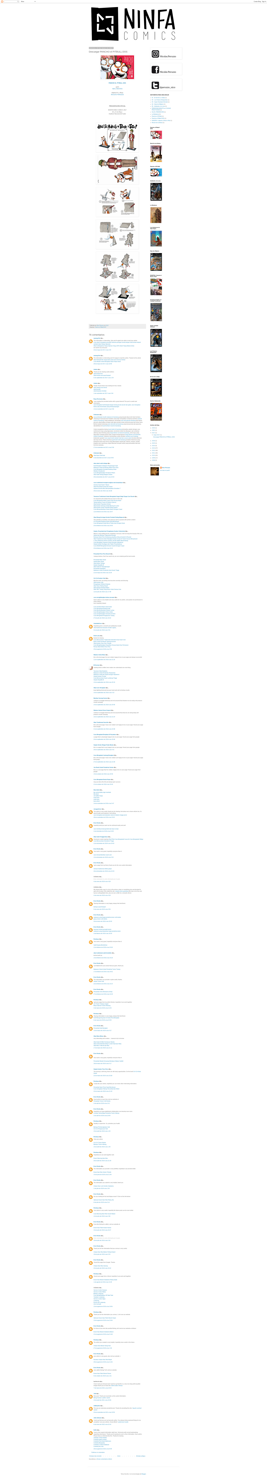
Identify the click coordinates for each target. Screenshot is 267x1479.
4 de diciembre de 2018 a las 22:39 (104, 831)
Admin (95, 369)
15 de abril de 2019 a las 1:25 (102, 1131)
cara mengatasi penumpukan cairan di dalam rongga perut (110, 815)
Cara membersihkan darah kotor (103, 607)
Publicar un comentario (98, 1452)
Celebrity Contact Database (101, 1444)
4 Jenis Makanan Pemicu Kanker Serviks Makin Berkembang (111, 540)
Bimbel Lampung (98, 1293)
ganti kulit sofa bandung (119, 440)
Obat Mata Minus (98, 1036)
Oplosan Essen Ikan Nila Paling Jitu (104, 1200)
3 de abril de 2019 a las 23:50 (102, 1115)
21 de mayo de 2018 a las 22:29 (103, 572)
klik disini (96, 794)
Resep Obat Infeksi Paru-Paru (102, 646)
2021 (153, 430)
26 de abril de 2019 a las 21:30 (102, 1160)
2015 (153, 443)
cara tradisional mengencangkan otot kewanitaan (108, 482)
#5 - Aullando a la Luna (158, 106)
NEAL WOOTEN (117, 89)
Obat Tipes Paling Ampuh (101, 586)
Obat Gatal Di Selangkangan (102, 566)
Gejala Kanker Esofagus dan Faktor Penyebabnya (108, 544)
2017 (153, 433)
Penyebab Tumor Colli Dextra (102, 1101)
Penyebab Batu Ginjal (100, 559)
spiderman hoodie (123, 1422)
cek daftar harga (98, 796)
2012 (153, 450)
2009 (153, 458)
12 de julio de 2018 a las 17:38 (102, 591)
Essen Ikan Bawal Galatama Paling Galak (105, 1279)
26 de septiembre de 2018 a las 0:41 (104, 749)
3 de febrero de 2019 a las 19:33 (103, 933)
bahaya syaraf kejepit (100, 907)
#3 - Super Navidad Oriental (160, 102)
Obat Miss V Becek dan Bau (101, 1045)
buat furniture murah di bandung (112, 426)
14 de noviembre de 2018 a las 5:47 (104, 803)
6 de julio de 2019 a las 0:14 (102, 1202)
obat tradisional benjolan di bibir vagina (105, 627)
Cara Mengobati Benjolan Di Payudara (105, 734)
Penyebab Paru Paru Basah (102, 554)
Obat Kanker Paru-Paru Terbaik (102, 643)
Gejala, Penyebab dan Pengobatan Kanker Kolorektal (109, 531)
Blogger (144, 1474)
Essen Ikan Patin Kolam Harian (102, 1227)
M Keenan (96, 665)
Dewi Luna (97, 635)
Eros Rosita (97, 823)
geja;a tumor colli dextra (100, 919)
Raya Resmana (98, 399)
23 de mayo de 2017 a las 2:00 (102, 350)
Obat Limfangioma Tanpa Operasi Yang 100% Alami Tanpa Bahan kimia (114, 346)
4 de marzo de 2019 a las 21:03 (102, 1008)
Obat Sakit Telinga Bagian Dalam (103, 474)
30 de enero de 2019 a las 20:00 (103, 921)
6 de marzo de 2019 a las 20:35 (102, 1020)
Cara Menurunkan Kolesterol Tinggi (104, 841)
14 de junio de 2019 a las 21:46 (102, 1174)
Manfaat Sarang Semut (100, 698)
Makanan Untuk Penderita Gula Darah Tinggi (106, 570)
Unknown (96, 414)
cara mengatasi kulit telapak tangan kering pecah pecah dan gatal (112, 405)
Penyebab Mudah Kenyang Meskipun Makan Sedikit (108, 1061)
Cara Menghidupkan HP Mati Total (103, 1295)
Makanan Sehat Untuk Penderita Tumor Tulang (107, 969)
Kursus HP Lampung (99, 1302)
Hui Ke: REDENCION (158, 112)
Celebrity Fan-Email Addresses (102, 1441)
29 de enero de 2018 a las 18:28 (103, 491)
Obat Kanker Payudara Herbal (102, 504)
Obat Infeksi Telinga (99, 563)
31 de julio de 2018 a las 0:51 (102, 630)
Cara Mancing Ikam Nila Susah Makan (104, 1214)
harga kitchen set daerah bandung (119, 433)
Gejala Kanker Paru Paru (101, 1069)
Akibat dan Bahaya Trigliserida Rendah (105, 535)
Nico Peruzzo (166, 467)
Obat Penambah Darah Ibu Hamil (103, 486)
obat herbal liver (98, 373)
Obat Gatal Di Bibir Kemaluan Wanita (104, 1042)
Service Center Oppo (99, 1299)
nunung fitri (97, 338)
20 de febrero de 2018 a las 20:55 (103, 525)
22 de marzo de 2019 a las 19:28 (103, 1075)
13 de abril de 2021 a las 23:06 (102, 1400)
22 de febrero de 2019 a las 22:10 (103, 984)
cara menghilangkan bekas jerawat (104, 597)
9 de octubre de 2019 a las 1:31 (102, 1376)
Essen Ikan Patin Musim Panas (102, 1373)
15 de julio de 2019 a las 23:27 (102, 1230)
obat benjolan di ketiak (100, 391)
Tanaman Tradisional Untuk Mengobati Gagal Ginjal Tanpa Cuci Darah (114, 496)
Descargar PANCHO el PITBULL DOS (164, 437)
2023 (153, 428)
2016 (153, 440)
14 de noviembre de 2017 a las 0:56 (104, 409)
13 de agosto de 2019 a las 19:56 (103, 1306)
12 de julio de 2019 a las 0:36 (102, 1216)
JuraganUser (97, 809)
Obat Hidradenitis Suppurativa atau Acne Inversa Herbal (109, 359)
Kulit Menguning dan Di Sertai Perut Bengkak (106, 1018)
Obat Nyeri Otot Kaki (99, 455)
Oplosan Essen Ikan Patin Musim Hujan (105, 1318)
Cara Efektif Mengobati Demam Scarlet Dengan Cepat (109, 546)
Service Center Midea (100, 1292)
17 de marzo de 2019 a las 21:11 (103, 1048)
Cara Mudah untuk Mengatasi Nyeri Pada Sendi (107, 361)
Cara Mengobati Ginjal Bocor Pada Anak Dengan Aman (109, 523)
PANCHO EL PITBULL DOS (117, 83)
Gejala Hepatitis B (99, 565)
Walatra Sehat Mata (99, 655)
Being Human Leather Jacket (102, 1398)
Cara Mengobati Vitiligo (136, 839)
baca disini (97, 801)
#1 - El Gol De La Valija (158, 97)
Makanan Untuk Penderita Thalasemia (104, 673)
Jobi (95, 1393)
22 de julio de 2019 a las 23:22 (102, 1268)
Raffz (95, 1430)
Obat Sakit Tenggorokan (101, 837)
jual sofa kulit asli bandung (115, 424)
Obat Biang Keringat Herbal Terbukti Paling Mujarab (109, 517)
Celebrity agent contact (100, 1439)
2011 (153, 453)
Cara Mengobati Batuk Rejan (102, 779)
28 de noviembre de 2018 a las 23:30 (104, 817)
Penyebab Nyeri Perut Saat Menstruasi (105, 1087)
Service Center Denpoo (100, 1290)
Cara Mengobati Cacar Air (122, 839)
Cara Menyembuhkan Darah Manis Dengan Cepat (108, 509)
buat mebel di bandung (115, 429)
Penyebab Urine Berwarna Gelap (103, 991)
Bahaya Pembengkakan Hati (102, 1127)
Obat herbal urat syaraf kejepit (102, 375)
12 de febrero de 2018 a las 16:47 (103, 511)
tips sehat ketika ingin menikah (102, 792)
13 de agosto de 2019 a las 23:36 (103, 1320)
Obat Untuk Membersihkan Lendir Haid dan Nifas (107, 1044)
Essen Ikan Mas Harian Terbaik (102, 1172)
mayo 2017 (157, 435)
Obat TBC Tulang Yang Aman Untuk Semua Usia (107, 589)
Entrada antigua (140, 1456)
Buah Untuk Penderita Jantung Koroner (105, 641)
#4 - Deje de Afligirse (158, 104)
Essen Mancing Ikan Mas (101, 1158)
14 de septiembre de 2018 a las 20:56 (104, 704)
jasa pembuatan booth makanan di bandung (106, 417)
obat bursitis (97, 389)
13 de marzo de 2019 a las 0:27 (102, 1030)
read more (96, 797)
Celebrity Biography (99, 1443)
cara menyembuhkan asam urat (102, 855)
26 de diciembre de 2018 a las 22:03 (104, 871)
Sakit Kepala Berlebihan (100, 945)
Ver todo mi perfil (165, 470)
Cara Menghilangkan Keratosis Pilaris (104, 473)
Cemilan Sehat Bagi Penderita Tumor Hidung (106, 1113)
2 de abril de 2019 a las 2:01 (102, 1103)
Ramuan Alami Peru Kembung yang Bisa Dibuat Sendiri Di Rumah (112, 537)
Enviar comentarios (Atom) (104, 1459)
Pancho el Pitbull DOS (100, 327)
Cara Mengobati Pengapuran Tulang (104, 615)
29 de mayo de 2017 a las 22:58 (103, 364)
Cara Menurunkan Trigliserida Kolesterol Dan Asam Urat (109, 640)
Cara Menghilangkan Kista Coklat (103, 612)
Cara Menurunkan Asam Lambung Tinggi (105, 678)
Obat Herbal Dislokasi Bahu (101, 587)
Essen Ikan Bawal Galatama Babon (104, 1332)
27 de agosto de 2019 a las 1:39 (103, 1348)
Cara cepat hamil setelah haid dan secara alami (118, 438)
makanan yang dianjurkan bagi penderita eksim (107, 931)
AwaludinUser (98, 623)
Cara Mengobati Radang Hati (102, 608)
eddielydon (97, 1405)
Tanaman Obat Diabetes (100, 671)
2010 (153, 455)
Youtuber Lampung (99, 1297)
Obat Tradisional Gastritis (101, 722)
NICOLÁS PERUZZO (117, 94)
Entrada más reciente (95, 1456)
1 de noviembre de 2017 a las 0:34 (103, 393)
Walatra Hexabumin (99, 471)
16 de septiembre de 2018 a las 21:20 (104, 717)
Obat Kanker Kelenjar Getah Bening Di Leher (106, 506)
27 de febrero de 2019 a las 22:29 (103, 994)
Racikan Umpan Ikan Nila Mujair (103, 1359)
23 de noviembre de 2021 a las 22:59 (104, 1412)
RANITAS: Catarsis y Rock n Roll (161, 120)
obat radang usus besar (100, 387)
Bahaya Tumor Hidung (100, 1144)
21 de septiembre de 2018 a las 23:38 (104, 729)
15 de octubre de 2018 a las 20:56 (103, 774)
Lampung (96, 1300)
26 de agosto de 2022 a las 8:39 (103, 1449)
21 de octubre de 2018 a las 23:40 (103, 784)
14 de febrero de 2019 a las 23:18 (103, 958)
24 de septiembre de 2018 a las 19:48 (104, 739)
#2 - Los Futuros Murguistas (160, 100)
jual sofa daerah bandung (128, 420)
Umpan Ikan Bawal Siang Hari (102, 1345)
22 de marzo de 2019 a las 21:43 (103, 1091)
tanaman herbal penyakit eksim (102, 929)
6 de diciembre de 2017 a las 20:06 (104, 457)
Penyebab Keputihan (100, 568)
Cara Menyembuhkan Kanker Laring (104, 610)
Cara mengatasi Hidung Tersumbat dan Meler (106, 1089)
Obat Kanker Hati (98, 582)
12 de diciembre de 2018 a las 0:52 (104, 857)
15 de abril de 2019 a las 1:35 (102, 1147)
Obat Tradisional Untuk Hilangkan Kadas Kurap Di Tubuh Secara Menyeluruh (115, 539)
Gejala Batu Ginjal (99, 561)
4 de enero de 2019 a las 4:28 (102, 881)
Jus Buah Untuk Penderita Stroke (103, 767)
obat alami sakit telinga (100, 463)
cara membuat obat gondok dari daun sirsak (106, 829)
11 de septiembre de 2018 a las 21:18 (104, 659)
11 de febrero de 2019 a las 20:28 (103, 947)
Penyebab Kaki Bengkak (101, 1028)
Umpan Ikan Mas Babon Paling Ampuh (104, 1252)
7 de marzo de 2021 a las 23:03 (102, 1388)
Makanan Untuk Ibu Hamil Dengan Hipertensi (106, 674)
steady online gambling (121, 891)
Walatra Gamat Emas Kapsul (102, 710)
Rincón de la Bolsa (157, 122)
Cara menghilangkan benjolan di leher (104, 614)
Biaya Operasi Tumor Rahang (102, 1005)
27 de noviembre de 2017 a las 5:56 (104, 447)
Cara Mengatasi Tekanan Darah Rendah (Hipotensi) (108, 542)
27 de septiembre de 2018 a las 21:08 (104, 762)
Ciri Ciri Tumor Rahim (100, 1142)
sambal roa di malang (132, 436)
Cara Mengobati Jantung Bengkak (104, 755)
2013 (153, 448)
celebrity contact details (100, 1437)
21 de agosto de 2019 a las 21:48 (103, 1334)
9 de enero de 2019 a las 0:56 (102, 909)
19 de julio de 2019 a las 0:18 (102, 1240)
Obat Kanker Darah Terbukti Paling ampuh (106, 507)
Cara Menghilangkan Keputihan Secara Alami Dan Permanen (111, 645)
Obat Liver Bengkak (99, 688)
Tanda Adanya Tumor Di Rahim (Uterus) (105, 502)
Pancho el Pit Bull (157, 116)
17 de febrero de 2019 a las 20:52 (103, 971)
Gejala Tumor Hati (99, 981)
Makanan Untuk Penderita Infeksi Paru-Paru (106, 467)
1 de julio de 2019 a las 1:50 (102, 1188)
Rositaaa (96, 939)
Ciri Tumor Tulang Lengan (101, 1004)
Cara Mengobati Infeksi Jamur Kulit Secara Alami (107, 500)
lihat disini (96, 790)
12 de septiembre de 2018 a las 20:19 (104, 682)
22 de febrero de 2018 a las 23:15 (103, 548)
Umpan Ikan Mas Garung (101, 1266)
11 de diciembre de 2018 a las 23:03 (104, 843)
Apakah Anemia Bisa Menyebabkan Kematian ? (107, 488)
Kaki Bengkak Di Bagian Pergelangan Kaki (106, 466)
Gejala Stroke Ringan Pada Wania (103, 745)
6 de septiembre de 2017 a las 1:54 (104, 377)
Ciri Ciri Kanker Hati (99, 578)
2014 (153, 445)
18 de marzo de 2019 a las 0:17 (102, 1063)
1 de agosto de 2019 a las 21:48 (103, 1282)
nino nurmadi (97, 1304)
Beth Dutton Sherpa (117, 1385)
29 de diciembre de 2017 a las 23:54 (104, 477)
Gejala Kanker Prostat (100, 676)
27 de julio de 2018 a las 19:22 (102, 618)
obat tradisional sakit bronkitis (102, 953)
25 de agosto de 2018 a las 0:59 (103, 649)
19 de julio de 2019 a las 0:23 (102, 1254)
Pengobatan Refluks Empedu (102, 584)
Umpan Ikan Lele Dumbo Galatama (104, 1186)
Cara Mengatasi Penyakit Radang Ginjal (105, 469)
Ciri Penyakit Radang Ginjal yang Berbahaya (106, 521)
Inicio (118, 1456)
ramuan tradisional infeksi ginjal (103, 868)
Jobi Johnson (97, 1418)
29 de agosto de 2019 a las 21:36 (103, 1362)
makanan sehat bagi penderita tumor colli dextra (107, 917)
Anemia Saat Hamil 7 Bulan (101, 485)
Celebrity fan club (98, 1446)
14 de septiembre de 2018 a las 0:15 (104, 692)
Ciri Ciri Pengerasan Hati (101, 1129)
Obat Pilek (112, 839)
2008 (153, 460)
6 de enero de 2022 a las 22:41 (102, 1424)
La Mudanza (155, 114)
